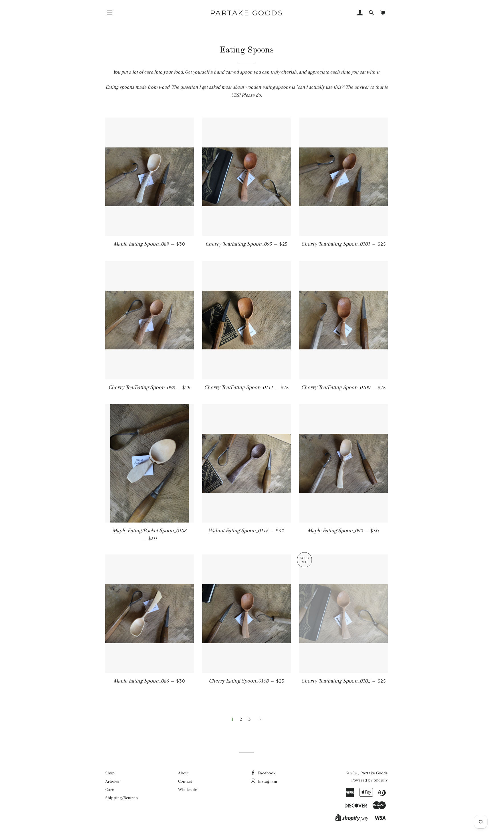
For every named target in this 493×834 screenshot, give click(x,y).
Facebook (266, 773)
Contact (185, 781)
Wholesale (187, 789)
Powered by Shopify (369, 780)
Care (109, 789)
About (183, 773)
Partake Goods (246, 13)
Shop (110, 773)
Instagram (266, 781)
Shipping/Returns (121, 797)
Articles (112, 781)
